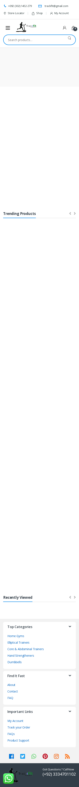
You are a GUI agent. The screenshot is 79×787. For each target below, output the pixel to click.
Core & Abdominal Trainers (53, 255)
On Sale (32, 146)
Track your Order (18, 727)
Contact (12, 691)
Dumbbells (12, 310)
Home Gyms (13, 254)
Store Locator (16, 13)
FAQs (11, 734)
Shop (39, 13)
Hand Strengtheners (20, 656)
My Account (61, 13)
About (11, 685)
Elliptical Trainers (15, 424)
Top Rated (53, 146)
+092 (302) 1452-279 (20, 6)
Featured (11, 146)
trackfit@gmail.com (56, 6)
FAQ (10, 698)
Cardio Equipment (40, 244)
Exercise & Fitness (66, 546)
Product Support (18, 740)
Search (69, 40)
